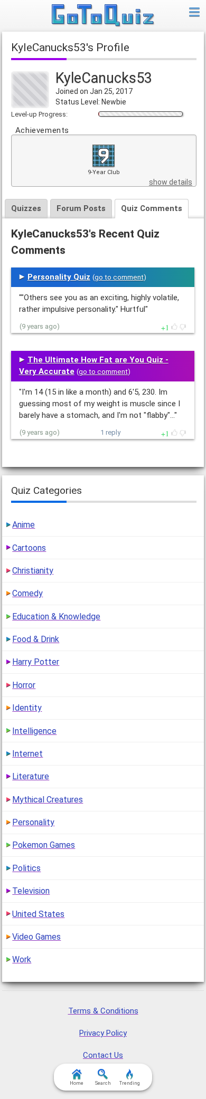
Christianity (32, 571)
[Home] (103, 15)
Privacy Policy (103, 1033)
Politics (26, 868)
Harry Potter (35, 662)
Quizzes (26, 208)
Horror (23, 685)
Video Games (36, 937)
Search (103, 1083)
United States (38, 914)
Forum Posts (81, 208)
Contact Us (103, 1055)
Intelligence (34, 731)
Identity (27, 708)
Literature (30, 776)
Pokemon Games (43, 845)
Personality (33, 822)
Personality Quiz (58, 277)
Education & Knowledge (56, 616)
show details (170, 182)
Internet (27, 754)
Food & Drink (35, 639)
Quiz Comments (151, 208)
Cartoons (29, 548)
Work (21, 959)
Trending (129, 1083)
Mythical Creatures (47, 800)
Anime (23, 525)
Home (76, 1083)
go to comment (119, 277)
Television (31, 891)
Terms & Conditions (103, 1011)
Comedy (27, 593)
